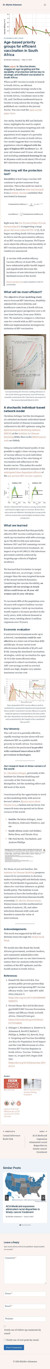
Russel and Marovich (14, 282)
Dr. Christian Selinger (15, 773)
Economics (8, 38)
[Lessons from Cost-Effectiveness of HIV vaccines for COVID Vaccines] (12, 1103)
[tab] (20, 1225)
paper (12, 66)
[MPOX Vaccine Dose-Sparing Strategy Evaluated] (32, 1084)
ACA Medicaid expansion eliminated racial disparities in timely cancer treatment (38, 1142)
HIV (16, 38)
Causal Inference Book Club (11, 1135)
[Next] (43, 1198)
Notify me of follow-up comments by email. (22, 1331)
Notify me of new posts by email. (22, 1339)
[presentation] (25, 1187)
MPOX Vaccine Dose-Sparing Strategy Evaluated (32, 1092)
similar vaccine (19, 192)
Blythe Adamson (13, 60)
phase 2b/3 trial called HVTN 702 (20, 230)
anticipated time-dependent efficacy (22, 472)
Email (8, 1306)
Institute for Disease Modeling (19, 872)
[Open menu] (45, 5)
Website (9, 1318)
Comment (10, 1257)
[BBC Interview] (12, 1084)
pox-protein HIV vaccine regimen (25, 475)
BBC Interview (9, 1090)
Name (8, 1293)
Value (21, 38)
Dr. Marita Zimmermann (28, 900)
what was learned (34, 189)
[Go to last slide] (7, 1198)
